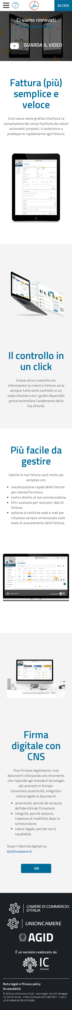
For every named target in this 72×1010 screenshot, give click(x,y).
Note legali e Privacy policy (22, 983)
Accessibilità (12, 988)
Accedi (63, 5)
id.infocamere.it (19, 851)
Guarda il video (43, 45)
